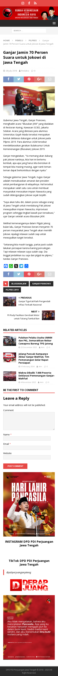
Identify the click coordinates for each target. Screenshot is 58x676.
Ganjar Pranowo (41, 283)
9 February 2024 (27, 366)
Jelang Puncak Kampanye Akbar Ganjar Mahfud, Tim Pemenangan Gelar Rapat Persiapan (34, 358)
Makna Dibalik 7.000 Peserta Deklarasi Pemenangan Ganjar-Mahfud (37, 375)
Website (7, 453)
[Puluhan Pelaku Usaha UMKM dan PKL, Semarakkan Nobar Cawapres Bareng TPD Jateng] (9, 341)
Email (6, 443)
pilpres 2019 (12, 289)
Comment (8, 410)
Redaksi (25, 70)
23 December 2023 (29, 347)
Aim (42, 347)
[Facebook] (29, 3)
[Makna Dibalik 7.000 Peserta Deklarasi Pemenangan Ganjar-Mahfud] (9, 376)
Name (6, 434)
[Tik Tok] (35, 3)
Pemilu (19, 40)
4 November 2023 (28, 382)
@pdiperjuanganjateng (18, 572)
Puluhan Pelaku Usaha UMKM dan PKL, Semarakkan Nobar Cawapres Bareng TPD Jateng (36, 340)
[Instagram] (23, 3)
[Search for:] (29, 30)
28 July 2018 (11, 70)
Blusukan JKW (18, 283)
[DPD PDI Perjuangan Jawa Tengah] (29, 17)
